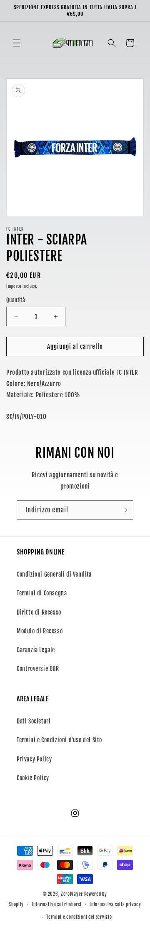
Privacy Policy (34, 759)
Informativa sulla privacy (115, 904)
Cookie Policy (33, 777)
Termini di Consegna (42, 593)
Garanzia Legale (36, 649)
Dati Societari (33, 721)
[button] (17, 43)
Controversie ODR (38, 668)
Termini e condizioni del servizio (79, 917)
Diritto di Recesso (39, 612)
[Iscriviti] (124, 510)
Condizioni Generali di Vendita (54, 574)
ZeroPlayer (72, 894)
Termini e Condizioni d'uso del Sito (59, 739)
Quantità (15, 300)
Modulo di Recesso (39, 631)
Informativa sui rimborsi (57, 904)
